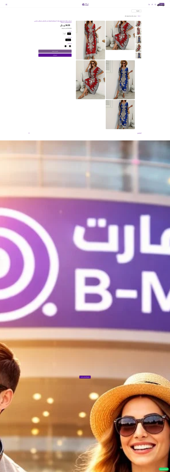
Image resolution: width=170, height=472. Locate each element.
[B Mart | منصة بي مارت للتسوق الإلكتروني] (85, 4)
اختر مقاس (69, 37)
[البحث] (155, 4)
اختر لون (70, 31)
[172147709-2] (120, 114)
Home (139, 16)
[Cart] (149, 4)
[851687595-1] (120, 35)
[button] (6, 4)
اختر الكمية (70, 43)
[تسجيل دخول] (152, 4)
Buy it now (55, 55)
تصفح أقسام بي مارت (85, 377)
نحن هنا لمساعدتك (163, 469)
